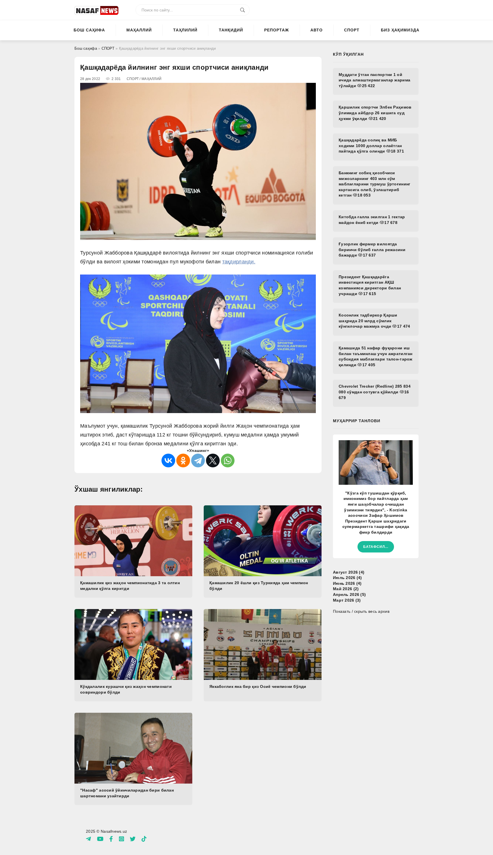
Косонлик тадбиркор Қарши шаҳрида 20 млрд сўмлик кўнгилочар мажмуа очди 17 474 (374, 321)
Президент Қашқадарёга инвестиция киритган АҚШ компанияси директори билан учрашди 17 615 (370, 285)
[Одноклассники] (183, 460)
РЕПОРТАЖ (276, 30)
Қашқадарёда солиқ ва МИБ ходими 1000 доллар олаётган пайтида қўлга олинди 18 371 (371, 145)
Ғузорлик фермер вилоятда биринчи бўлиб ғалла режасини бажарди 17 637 (372, 249)
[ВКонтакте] (168, 460)
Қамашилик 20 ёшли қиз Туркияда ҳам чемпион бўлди (258, 585)
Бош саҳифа (89, 30)
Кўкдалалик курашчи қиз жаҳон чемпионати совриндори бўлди (126, 689)
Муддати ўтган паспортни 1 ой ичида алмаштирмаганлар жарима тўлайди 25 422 (374, 80)
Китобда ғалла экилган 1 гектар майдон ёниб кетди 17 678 (372, 220)
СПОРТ (351, 30)
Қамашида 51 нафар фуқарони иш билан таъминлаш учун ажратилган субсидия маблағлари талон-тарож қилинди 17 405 (376, 356)
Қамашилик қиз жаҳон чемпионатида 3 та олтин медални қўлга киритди (130, 585)
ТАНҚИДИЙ (231, 30)
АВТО (316, 30)
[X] (213, 460)
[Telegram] (198, 460)
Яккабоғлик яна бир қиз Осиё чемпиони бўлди (257, 686)
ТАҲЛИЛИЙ (185, 30)
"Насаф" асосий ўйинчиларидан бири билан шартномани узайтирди (127, 793)
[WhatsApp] (228, 460)
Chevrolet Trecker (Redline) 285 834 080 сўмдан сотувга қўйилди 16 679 (375, 392)
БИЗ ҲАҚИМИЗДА (400, 30)
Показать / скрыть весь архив (361, 611)
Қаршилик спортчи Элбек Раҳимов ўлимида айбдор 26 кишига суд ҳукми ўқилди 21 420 (375, 113)
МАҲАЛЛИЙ (139, 30)
